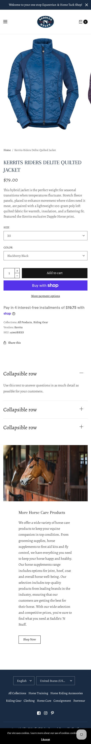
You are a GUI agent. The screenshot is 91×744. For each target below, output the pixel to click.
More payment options (45, 296)
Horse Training (38, 693)
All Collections (17, 693)
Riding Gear (40, 322)
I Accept (45, 739)
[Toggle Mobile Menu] (8, 22)
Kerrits (18, 327)
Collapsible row (20, 373)
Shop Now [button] (29, 639)
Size (6, 227)
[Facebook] (39, 713)
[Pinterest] (52, 713)
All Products (25, 322)
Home (7, 150)
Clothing (29, 701)
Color (8, 247)
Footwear (79, 701)
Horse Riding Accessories (66, 693)
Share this (14, 343)
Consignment (62, 701)
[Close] (86, 4)
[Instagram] (45, 713)
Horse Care (44, 701)
